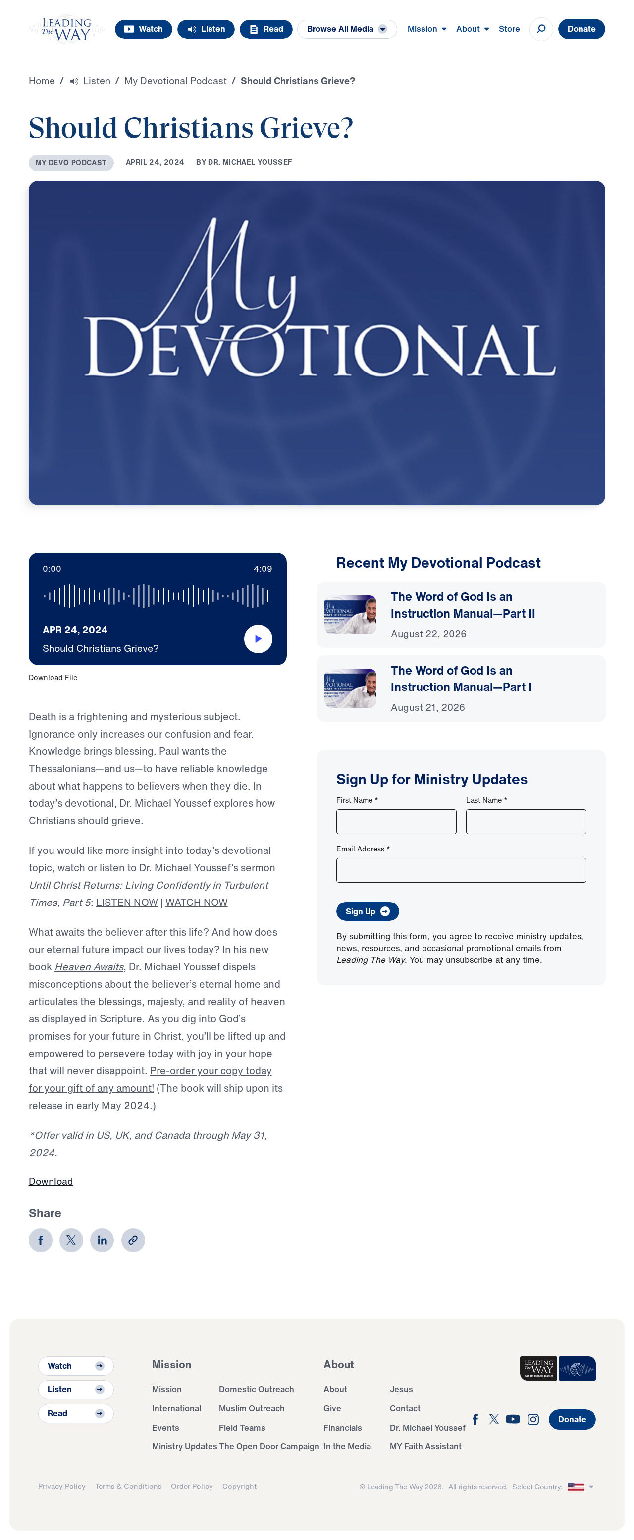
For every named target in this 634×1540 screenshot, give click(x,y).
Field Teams (242, 1427)
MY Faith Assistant (426, 1446)
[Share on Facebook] (41, 1240)
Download (51, 1181)
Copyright (239, 1486)
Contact (405, 1408)
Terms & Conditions (128, 1486)
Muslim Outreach (252, 1408)
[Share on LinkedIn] (102, 1240)
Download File (53, 677)
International (176, 1408)
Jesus (401, 1389)
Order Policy (192, 1486)
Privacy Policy (62, 1486)
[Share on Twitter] (71, 1240)
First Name (357, 800)
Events (165, 1427)
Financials (342, 1427)
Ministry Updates (184, 1446)
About (335, 1389)
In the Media (347, 1446)
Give (332, 1408)
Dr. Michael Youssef (428, 1427)
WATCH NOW (196, 902)
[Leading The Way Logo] (67, 29)
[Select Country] (582, 1487)
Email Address (363, 848)
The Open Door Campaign (269, 1446)
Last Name (487, 800)
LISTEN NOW (127, 902)
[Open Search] (541, 29)
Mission (167, 1389)
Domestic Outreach (256, 1389)
